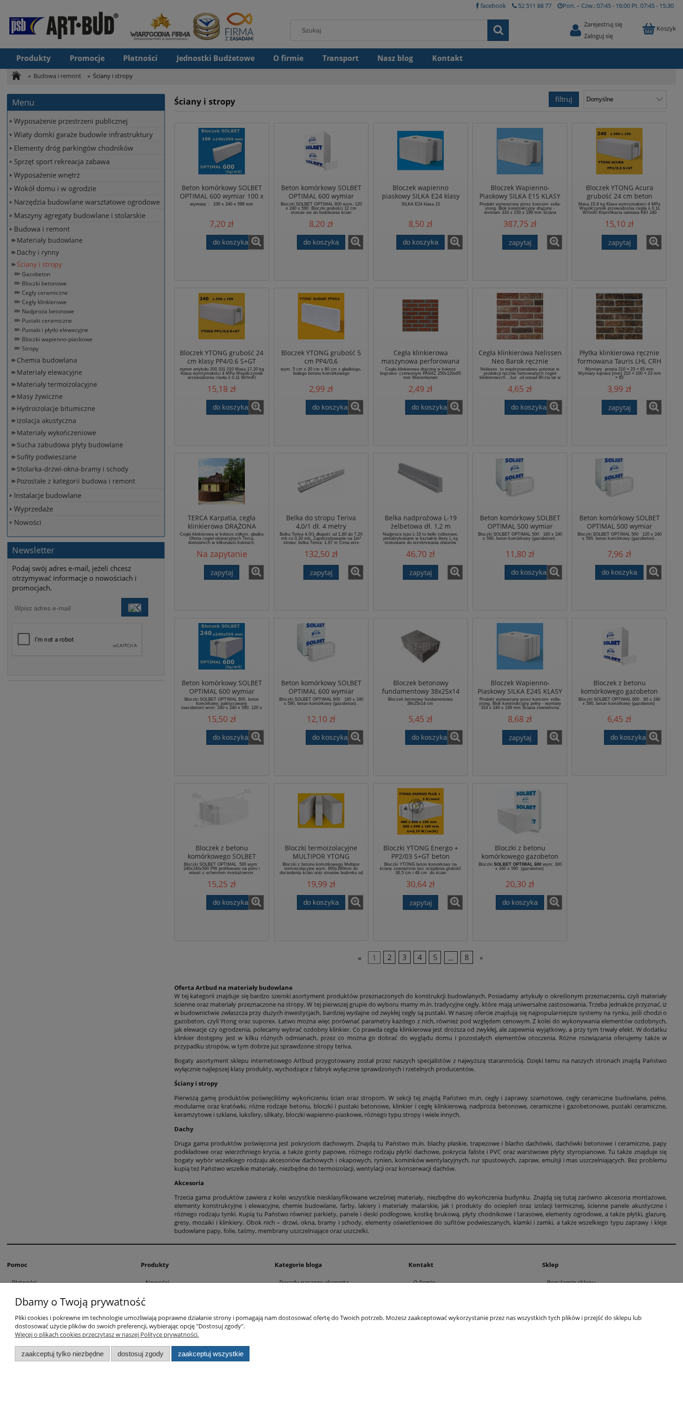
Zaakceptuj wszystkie (210, 1354)
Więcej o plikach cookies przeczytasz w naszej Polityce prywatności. (107, 1334)
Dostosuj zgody (141, 1354)
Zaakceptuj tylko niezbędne (62, 1354)
